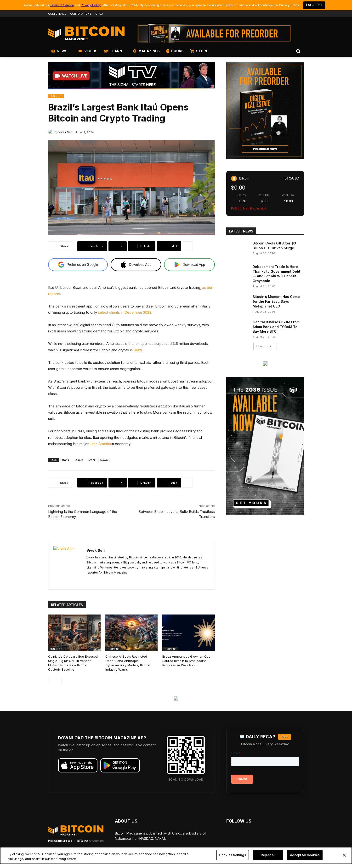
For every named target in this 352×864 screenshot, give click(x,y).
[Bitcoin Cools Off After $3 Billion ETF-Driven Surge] (238, 249)
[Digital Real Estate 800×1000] (265, 110)
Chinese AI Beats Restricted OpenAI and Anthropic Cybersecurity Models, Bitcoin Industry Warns (127, 663)
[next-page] (59, 681)
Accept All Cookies (305, 855)
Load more (263, 346)
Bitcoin (78, 460)
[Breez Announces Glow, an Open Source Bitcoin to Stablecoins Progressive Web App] (188, 633)
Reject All (268, 855)
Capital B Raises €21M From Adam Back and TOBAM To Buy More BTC (276, 326)
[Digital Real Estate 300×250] (265, 363)
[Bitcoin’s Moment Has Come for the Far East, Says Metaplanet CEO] (238, 302)
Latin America (101, 443)
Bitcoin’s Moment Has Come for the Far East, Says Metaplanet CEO (276, 301)
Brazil (92, 460)
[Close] (344, 855)
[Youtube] (281, 14)
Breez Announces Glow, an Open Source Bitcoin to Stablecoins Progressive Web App (187, 661)
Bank (65, 460)
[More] (188, 246)
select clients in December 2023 (124, 312)
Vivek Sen (65, 132)
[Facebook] (268, 14)
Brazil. (138, 350)
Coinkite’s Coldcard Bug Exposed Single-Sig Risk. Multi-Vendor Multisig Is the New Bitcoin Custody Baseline (73, 663)
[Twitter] (274, 14)
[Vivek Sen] (51, 132)
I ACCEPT (314, 5)
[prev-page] (51, 681)
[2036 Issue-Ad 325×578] (265, 446)
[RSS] (88, 580)
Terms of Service (62, 5)
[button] (298, 51)
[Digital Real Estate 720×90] (214, 33)
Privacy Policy (91, 5)
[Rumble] (288, 14)
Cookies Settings (232, 855)
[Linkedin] (294, 14)
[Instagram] (301, 14)
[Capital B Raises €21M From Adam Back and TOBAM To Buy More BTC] (238, 328)
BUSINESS (56, 96)
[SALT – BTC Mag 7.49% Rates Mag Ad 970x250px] (176, 698)
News (104, 460)
